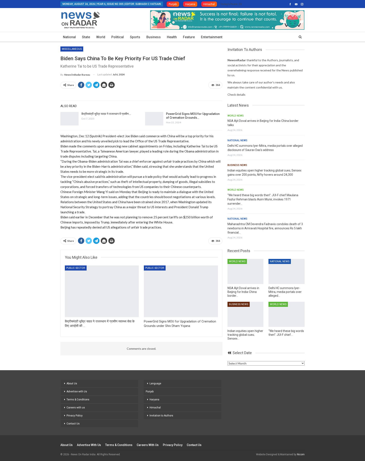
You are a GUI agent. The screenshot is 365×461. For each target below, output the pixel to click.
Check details (236, 94)
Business (153, 37)
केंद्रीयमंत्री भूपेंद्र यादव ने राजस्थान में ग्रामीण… (106, 114)
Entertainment (211, 37)
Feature (189, 37)
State (86, 37)
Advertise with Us (77, 391)
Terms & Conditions (78, 399)
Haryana (190, 4)
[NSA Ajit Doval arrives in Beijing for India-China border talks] (245, 271)
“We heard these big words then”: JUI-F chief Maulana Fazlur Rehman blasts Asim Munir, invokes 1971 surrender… (262, 199)
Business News (237, 165)
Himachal (209, 4)
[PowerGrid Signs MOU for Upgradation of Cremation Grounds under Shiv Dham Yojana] (154, 118)
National (69, 37)
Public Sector (75, 268)
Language (155, 383)
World (100, 37)
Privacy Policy (75, 415)
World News (235, 115)
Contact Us (73, 423)
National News (237, 140)
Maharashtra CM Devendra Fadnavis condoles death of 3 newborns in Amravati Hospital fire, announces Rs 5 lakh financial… (265, 228)
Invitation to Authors (161, 415)
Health (172, 37)
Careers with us (76, 407)
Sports (135, 37)
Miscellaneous (72, 49)
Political (117, 37)
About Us (72, 383)
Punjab (173, 4)
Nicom (301, 454)
